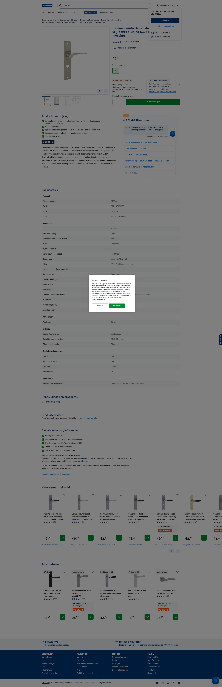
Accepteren (117, 306)
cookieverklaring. (101, 299)
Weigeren (100, 306)
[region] (112, 293)
